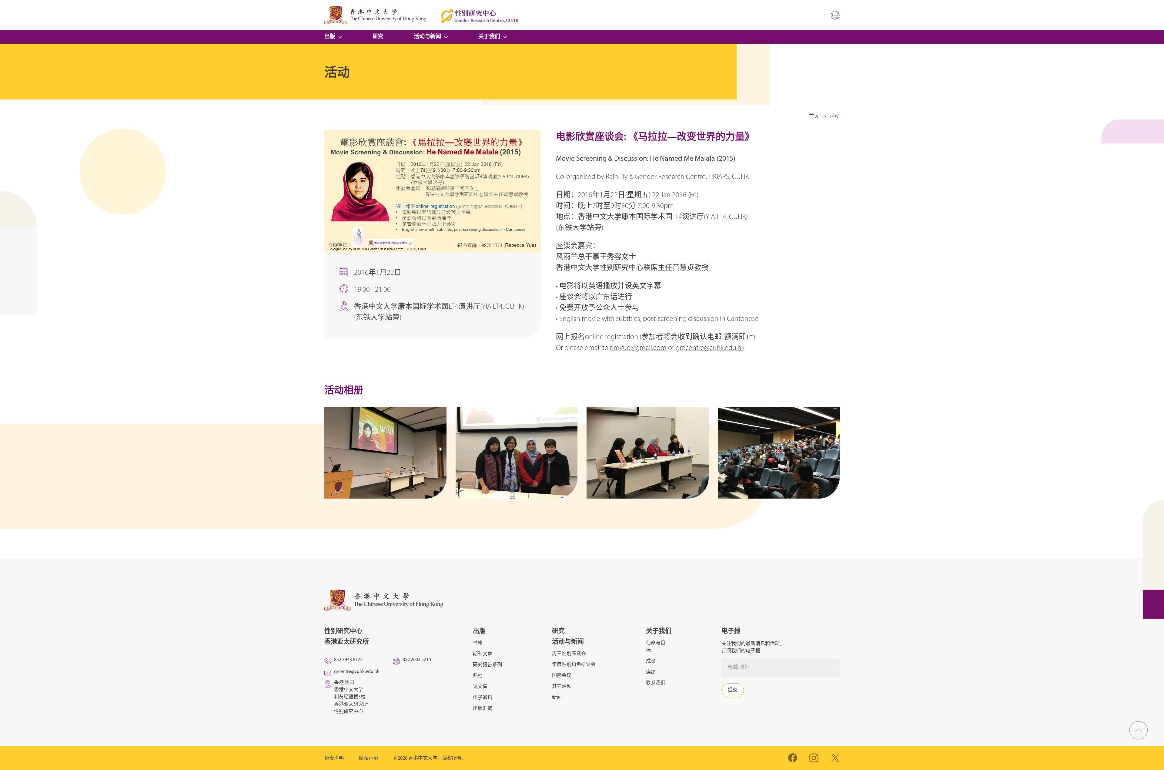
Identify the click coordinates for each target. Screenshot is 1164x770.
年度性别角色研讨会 (574, 664)
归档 (478, 676)
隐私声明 (368, 758)
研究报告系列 (487, 665)
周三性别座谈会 (569, 653)
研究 (378, 37)
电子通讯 (482, 697)
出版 (329, 37)
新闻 (557, 697)
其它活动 (561, 686)
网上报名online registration (597, 337)
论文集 (480, 686)
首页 (814, 116)
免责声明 (334, 758)
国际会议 (561, 675)
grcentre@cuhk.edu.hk (357, 671)
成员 (651, 661)
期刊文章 (482, 654)
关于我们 (489, 37)
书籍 (478, 643)
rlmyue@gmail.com (638, 348)
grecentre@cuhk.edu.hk (710, 348)
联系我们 (655, 683)
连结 (651, 672)
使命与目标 (655, 647)
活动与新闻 (427, 37)
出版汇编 (482, 708)
